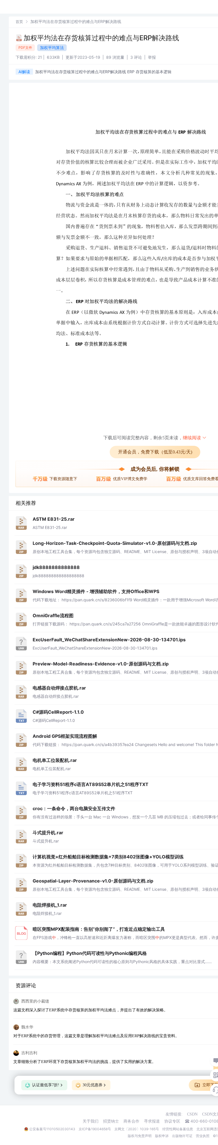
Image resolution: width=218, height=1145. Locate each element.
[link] (19, 21)
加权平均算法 (52, 47)
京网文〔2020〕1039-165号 (136, 1129)
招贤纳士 (111, 1121)
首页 (19, 21)
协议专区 (172, 1121)
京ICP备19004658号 (95, 1129)
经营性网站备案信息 (177, 1129)
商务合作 (131, 1121)
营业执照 (202, 1136)
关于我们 (90, 1121)
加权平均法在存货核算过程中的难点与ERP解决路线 (101, 38)
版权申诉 (162, 1136)
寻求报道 (152, 1121)
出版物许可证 (182, 1136)
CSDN (192, 1114)
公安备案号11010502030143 (52, 1129)
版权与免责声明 (140, 1136)
